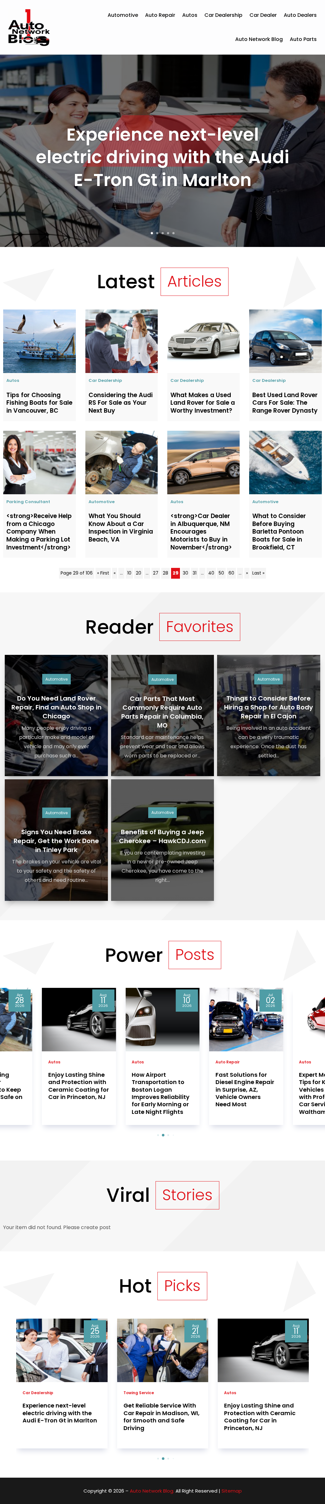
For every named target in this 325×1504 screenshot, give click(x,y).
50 (221, 573)
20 (138, 573)
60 (231, 573)
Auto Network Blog (259, 39)
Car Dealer (263, 15)
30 (185, 573)
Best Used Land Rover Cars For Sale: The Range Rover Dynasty (285, 403)
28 (165, 573)
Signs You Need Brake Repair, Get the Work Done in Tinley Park (56, 841)
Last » (258, 573)
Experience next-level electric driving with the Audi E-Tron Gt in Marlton (162, 157)
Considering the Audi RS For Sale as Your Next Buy (121, 403)
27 (155, 573)
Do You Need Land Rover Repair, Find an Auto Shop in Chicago (56, 707)
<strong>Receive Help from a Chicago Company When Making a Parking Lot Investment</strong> (39, 532)
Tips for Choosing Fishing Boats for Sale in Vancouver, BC (39, 403)
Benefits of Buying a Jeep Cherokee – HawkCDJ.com (162, 836)
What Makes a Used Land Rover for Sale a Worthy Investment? (202, 403)
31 (194, 573)
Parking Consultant (28, 502)
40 (211, 573)
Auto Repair (160, 15)
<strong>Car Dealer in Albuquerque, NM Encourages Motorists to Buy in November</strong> (201, 532)
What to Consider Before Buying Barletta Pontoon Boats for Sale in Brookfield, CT (279, 532)
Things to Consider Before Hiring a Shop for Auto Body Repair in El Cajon (268, 707)
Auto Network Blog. (152, 1490)
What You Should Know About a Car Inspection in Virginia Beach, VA (121, 528)
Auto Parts (303, 39)
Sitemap (232, 1490)
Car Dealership (223, 15)
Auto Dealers (300, 15)
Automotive (123, 15)
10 (129, 573)
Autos (189, 15)
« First (103, 573)
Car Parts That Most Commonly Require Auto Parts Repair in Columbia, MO (162, 712)
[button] (153, 1135)
